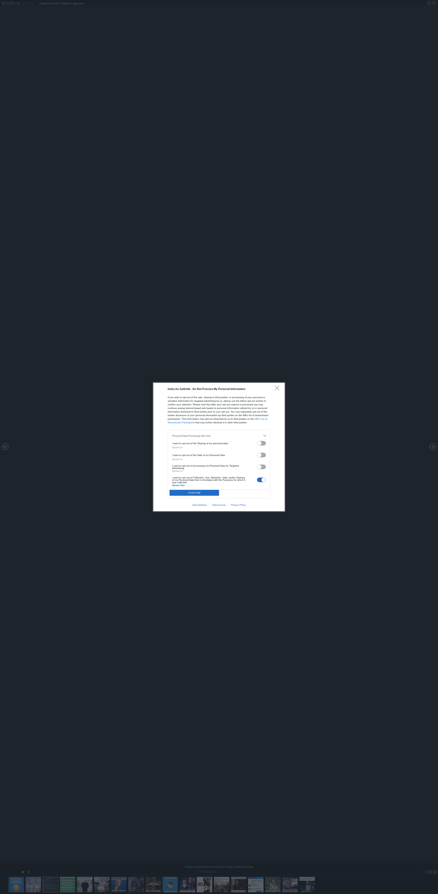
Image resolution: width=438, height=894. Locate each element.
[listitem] (219, 436)
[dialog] (219, 447)
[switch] (261, 443)
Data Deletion (199, 505)
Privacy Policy (238, 505)
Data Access (219, 505)
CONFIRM (194, 493)
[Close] (278, 389)
